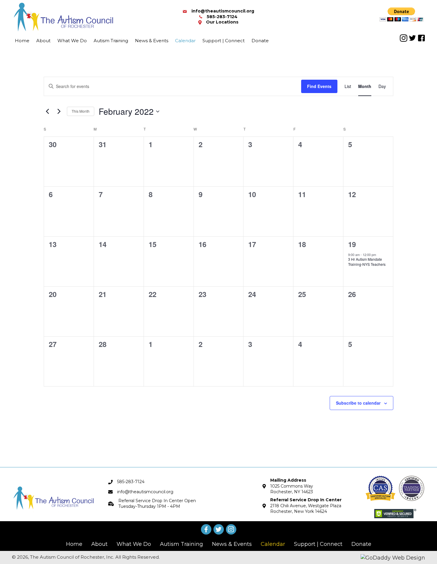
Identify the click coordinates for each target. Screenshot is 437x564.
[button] (403, 38)
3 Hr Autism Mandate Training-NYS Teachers (367, 262)
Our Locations (222, 22)
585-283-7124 (222, 16)
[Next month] (58, 111)
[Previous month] (47, 111)
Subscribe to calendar (358, 403)
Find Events (319, 86)
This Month (80, 111)
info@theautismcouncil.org (222, 11)
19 (352, 244)
